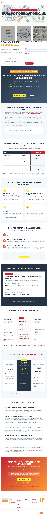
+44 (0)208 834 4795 (28, 482)
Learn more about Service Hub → (38, 339)
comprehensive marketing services (27, 89)
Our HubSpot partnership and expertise (32, 486)
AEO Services (19, 500)
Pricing (34, 2)
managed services (8, 451)
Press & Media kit (12, 502)
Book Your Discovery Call (19, 95)
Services (29, 2)
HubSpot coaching (38, 450)
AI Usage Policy (34, 503)
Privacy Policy (34, 499)
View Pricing (31, 95)
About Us (23, 2)
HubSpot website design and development (20, 485)
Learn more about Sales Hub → (24, 339)
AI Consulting (19, 501)
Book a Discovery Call (24, 256)
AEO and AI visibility (31, 485)
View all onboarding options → (39, 345)
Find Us (10, 499)
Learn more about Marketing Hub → (8, 340)
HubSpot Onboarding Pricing (30, 355)
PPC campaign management (21, 486)
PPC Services (19, 507)
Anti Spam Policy (34, 502)
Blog (37, 2)
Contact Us (42, 2)
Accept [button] (41, 512)
